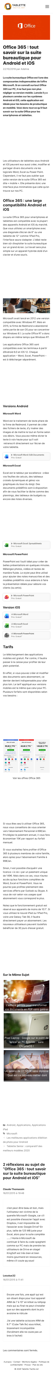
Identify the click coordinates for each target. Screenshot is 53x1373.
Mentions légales (29, 1362)
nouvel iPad (26, 913)
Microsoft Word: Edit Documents (28, 454)
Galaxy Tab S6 (22, 916)
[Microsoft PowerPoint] (7, 599)
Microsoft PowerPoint (23, 595)
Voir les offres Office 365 (26, 778)
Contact (16, 1362)
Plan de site (38, 1365)
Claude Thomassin (13, 1189)
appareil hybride (27, 251)
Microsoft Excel (20, 624)
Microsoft (12, 1133)
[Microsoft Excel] (7, 627)
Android (11, 1125)
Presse (28, 1365)
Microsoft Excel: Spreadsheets (27, 543)
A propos (8, 1362)
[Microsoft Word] (7, 618)
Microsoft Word (20, 614)
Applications (24, 1125)
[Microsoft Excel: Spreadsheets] (7, 547)
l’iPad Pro (34, 236)
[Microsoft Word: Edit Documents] (7, 458)
